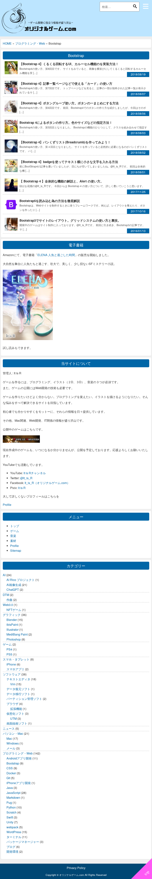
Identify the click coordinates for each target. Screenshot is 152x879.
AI (4, 575)
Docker (11, 773)
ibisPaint (12, 624)
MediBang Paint (17, 634)
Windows (12, 743)
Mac (9, 738)
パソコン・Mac (13, 733)
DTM (6, 595)
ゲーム (14, 531)
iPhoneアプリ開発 (18, 783)
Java (9, 788)
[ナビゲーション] (145, 6)
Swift (9, 817)
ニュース (9, 728)
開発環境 (12, 851)
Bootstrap (12, 763)
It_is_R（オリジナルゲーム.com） (47, 483)
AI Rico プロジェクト (20, 580)
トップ (14, 526)
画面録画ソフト (16, 723)
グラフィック (12, 615)
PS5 (9, 654)
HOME (7, 43)
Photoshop (13, 639)
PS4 (9, 649)
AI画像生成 (13, 585)
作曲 (9, 600)
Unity (9, 822)
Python (11, 807)
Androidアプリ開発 (19, 758)
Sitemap (15, 550)
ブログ (10, 847)
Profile (7, 504)
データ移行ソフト (18, 694)
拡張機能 (16, 709)
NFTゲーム (13, 610)
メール (10, 748)
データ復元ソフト (18, 689)
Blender (11, 620)
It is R (22, 488)
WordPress (13, 832)
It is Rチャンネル (35, 473)
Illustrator (12, 629)
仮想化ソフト (15, 713)
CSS (9, 768)
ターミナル (13, 837)
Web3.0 (8, 605)
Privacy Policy (76, 868)
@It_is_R (26, 478)
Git (8, 778)
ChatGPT (12, 589)
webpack (12, 827)
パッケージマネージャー (22, 842)
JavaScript (13, 793)
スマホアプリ (15, 669)
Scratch (11, 812)
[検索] (134, 6)
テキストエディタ (18, 679)
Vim (12, 684)
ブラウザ (12, 704)
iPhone (11, 664)
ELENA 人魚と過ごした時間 (56, 255)
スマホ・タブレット (16, 659)
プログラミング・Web (30, 43)
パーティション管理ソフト (24, 699)
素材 (13, 541)
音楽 (13, 536)
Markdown (13, 797)
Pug (9, 802)
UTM (13, 718)
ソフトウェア (12, 674)
